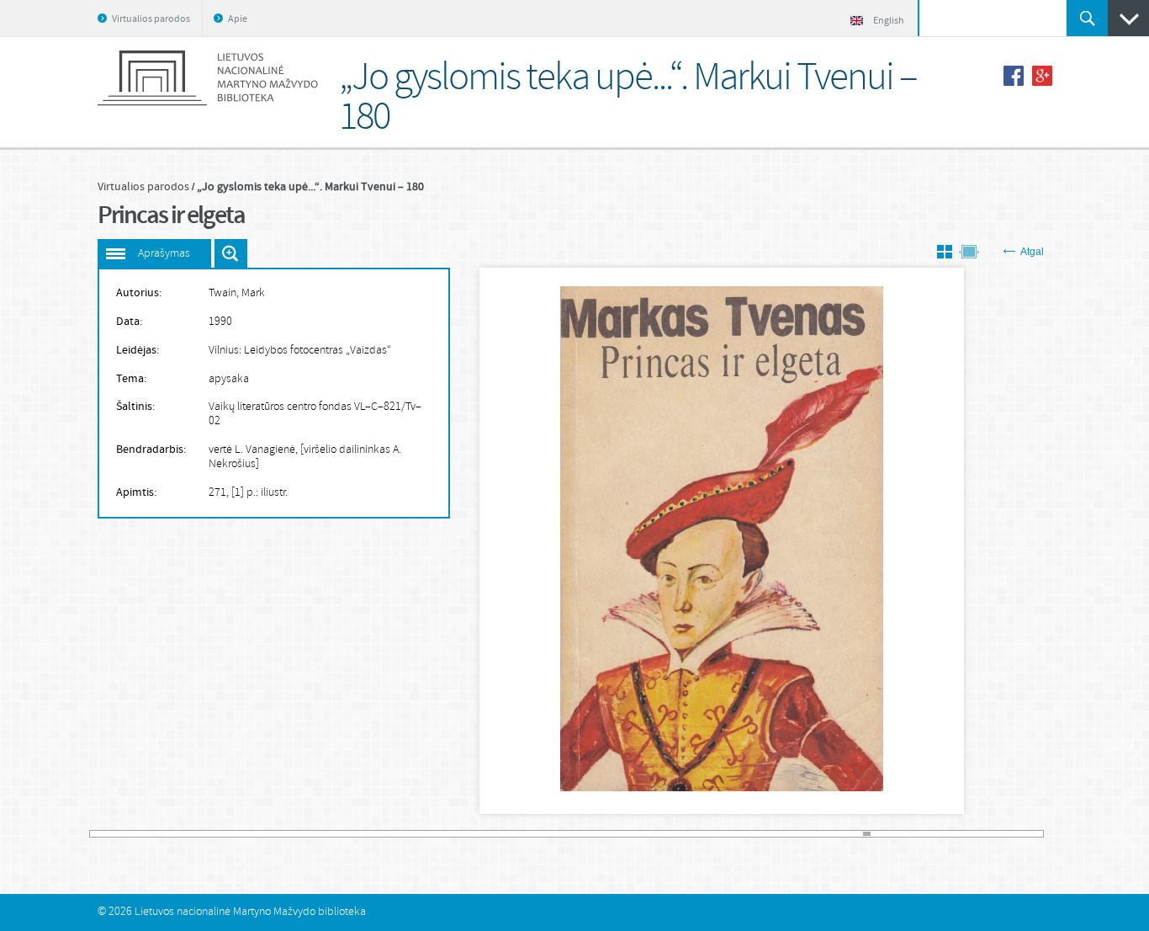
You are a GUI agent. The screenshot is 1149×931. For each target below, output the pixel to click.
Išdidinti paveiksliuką (230, 253)
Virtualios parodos (151, 19)
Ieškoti (1087, 18)
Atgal (1032, 252)
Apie (237, 19)
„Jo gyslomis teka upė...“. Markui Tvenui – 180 (310, 186)
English (888, 21)
